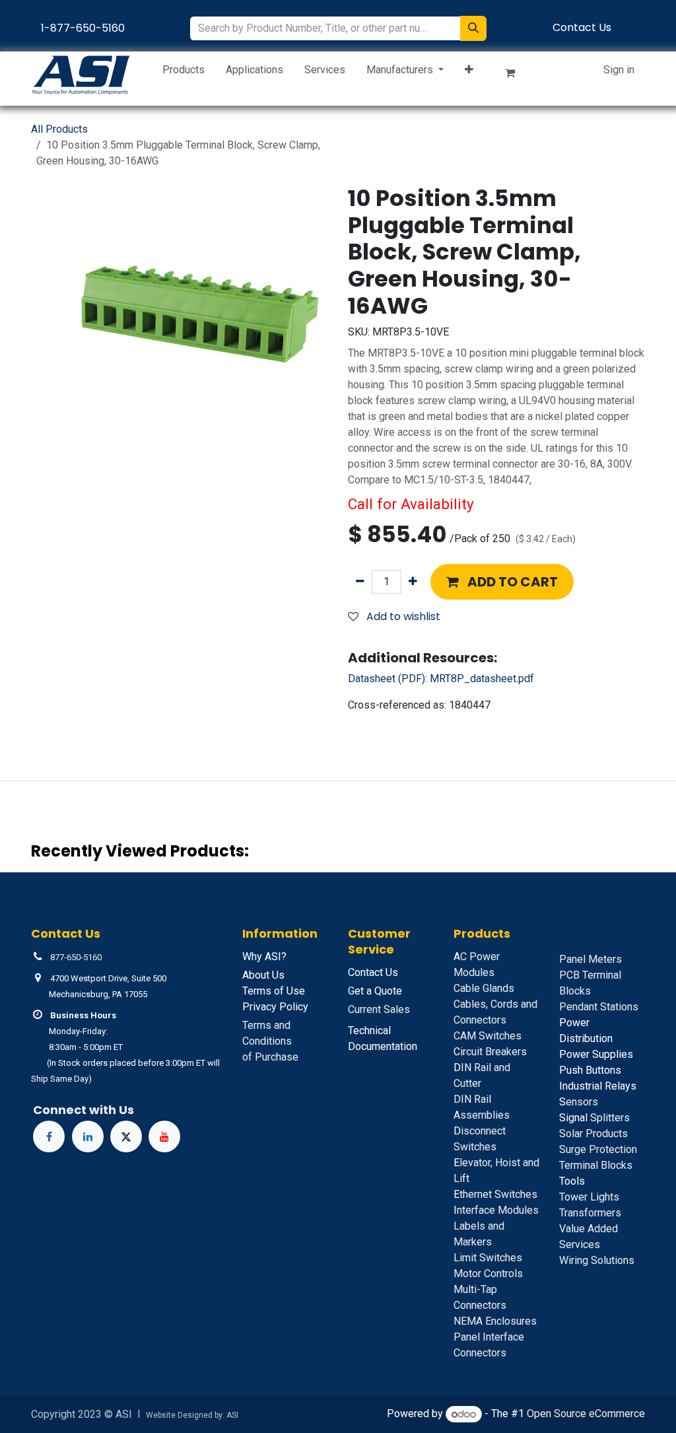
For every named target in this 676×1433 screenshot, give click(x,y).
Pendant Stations (598, 1006)
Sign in (618, 69)
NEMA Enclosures (495, 1321)
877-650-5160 (76, 957)
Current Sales (379, 1009)
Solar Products (593, 1133)
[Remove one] (360, 582)
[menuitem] (183, 73)
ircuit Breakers (490, 1051)
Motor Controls (488, 1273)
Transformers (590, 1212)
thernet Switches (495, 1194)
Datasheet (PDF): (441, 678)
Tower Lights (589, 1197)
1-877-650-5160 (83, 28)
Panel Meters (590, 959)
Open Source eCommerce (586, 1414)
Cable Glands (484, 988)
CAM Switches (488, 1036)
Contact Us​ (582, 27)
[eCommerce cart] (515, 75)
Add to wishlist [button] (402, 616)
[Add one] (413, 582)
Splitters (594, 1117)
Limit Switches (488, 1257)
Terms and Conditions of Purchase (270, 1041)
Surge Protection (598, 1149)
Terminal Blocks (595, 1165)
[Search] (473, 28)
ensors (578, 1102)
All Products (59, 129)
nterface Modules (496, 1210)
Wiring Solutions (596, 1260)
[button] (502, 582)
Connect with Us (83, 1109)
